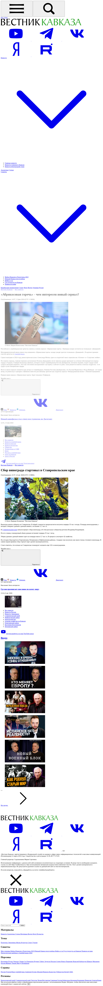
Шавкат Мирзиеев (93, 961)
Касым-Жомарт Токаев (9, 963)
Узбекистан (60, 972)
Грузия (34, 972)
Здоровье (36, 288)
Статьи (11, 170)
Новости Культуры (11, 445)
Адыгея (94, 980)
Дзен (5, 410)
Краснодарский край (8, 980)
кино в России (10, 456)
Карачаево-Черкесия (84, 980)
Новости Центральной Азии (14, 167)
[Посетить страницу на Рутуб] (46, 56)
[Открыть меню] (17, 9)
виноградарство (10, 619)
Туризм (34, 942)
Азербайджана (19, 354)
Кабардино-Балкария (70, 980)
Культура (24, 942)
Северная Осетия (56, 980)
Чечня (40, 980)
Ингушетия (46, 980)
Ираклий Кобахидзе (80, 961)
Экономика (12, 942)
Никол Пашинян (67, 961)
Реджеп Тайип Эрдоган (42, 961)
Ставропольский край (12, 616)
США (71, 972)
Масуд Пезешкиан (23, 963)
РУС (2, 17)
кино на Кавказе (10, 454)
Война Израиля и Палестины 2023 (16, 277)
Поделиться (36, 394)
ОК (29, 984)
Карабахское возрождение (10, 288)
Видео (30, 288)
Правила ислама (10, 284)
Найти (22, 925)
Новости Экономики (12, 614)
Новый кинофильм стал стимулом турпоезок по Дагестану (26, 419)
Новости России (10, 443)
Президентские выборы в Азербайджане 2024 (16, 953)
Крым (99, 980)
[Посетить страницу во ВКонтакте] (77, 40)
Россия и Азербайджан (13, 453)
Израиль (46, 972)
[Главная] (41, 25)
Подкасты (40, 934)
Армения (28, 972)
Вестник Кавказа (6, 289)
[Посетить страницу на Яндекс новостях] (16, 56)
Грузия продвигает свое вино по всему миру (20, 589)
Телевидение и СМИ (12, 449)
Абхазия (40, 972)
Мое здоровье (6, 951)
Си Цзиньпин (29, 961)
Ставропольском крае (9, 530)
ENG (6, 17)
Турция (8, 972)
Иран (13, 972)
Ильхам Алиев (56, 961)
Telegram (22, 410)
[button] (51, 880)
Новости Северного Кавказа (14, 165)
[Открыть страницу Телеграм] (46, 40)
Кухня (41, 288)
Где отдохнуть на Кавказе (13, 282)
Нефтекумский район (12, 617)
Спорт (21, 288)
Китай (66, 972)
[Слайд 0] (1, 790)
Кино (7, 451)
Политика (4, 942)
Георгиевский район (12, 623)
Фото (25, 288)
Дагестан (34, 980)
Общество (8, 447)
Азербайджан (20, 972)
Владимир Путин (7, 961)
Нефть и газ (9, 281)
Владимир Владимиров (13, 625)
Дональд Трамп (18, 961)
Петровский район (11, 626)
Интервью (24, 934)
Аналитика (4, 170)
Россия (3, 972)
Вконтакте (59, 410)
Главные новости (11, 163)
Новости (13, 410)
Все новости (19, 289)
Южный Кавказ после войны (15, 279)
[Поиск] (49, 9)
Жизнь (18, 942)
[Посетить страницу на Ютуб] (16, 40)
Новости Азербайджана (13, 442)
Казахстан (52, 972)
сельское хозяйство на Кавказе (15, 621)
